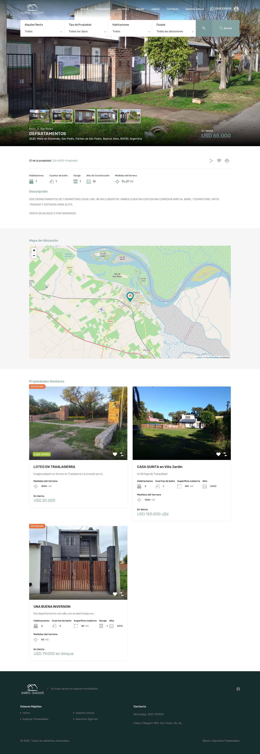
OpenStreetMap (212, 357)
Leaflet (199, 357)
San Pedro (47, 128)
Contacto (172, 9)
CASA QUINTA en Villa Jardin (160, 467)
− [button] (34, 255)
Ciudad (160, 24)
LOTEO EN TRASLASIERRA (54, 467)
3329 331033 (223, 8)
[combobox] (42, 32)
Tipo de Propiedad (80, 24)
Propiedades (103, 9)
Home (84, 9)
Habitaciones (120, 24)
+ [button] (34, 250)
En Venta (123, 9)
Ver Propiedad (78, 445)
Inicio (32, 128)
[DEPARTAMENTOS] (130, 297)
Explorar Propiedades (35, 719)
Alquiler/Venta (34, 24)
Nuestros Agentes (87, 719)
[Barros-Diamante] (32, 12)
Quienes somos (195, 9)
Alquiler (140, 9)
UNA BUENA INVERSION (52, 607)
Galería (156, 9)
